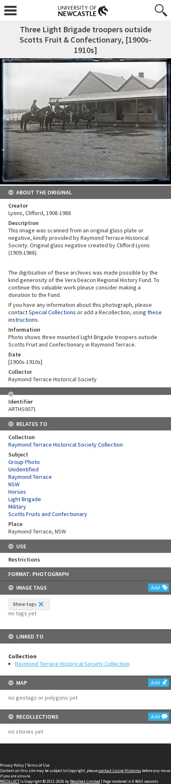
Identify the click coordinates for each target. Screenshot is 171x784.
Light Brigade (24, 499)
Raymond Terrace (30, 476)
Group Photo (24, 462)
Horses (17, 491)
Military (17, 506)
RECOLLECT (10, 781)
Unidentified (23, 469)
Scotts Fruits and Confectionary (47, 514)
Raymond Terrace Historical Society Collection (72, 663)
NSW (14, 484)
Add (155, 587)
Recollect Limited (85, 781)
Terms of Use (38, 765)
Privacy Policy (12, 765)
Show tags (25, 604)
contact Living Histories (119, 770)
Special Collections (52, 312)
